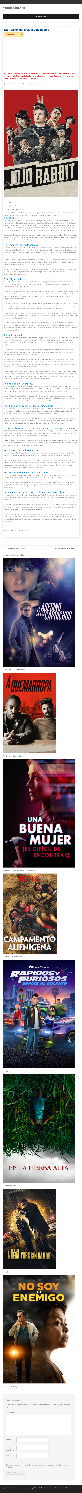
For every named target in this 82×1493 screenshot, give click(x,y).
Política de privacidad (61, 1488)
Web (7, 1455)
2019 (7, 530)
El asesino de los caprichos (14, 669)
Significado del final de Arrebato (15, 548)
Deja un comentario (37, 84)
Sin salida (6, 1272)
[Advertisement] (41, 55)
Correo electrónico (10, 1448)
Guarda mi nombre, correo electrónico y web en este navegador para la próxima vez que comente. (37, 1466)
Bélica (15, 530)
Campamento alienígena (12, 956)
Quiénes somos (9, 1488)
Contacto (32, 1490)
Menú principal (43, 16)
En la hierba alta (9, 1185)
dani (24, 84)
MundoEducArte (14, 7)
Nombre (9, 1440)
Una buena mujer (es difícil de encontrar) (19, 870)
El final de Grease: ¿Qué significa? (66, 548)
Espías (5, 1071)
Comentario (10, 1412)
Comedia (20, 530)
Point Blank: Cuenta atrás (13, 756)
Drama (26, 530)
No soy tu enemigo (10, 1386)
